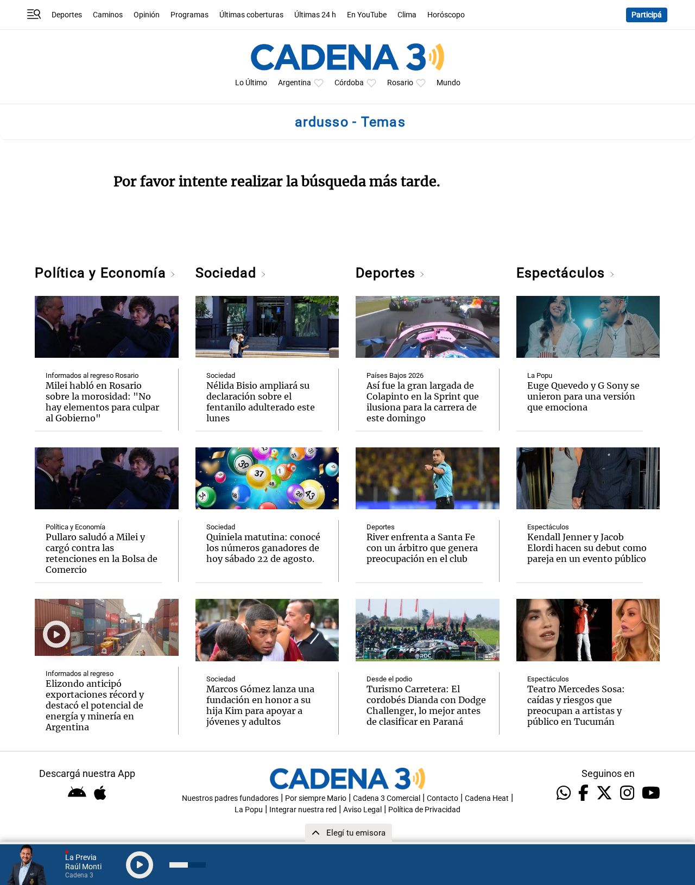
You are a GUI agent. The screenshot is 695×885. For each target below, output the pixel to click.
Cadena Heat (487, 798)
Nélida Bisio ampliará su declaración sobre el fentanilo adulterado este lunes (260, 401)
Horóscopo (446, 15)
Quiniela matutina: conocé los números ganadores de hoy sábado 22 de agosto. (263, 548)
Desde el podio (389, 679)
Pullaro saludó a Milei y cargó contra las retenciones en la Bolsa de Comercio (101, 553)
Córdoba (349, 82)
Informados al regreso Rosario (92, 375)
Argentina (294, 82)
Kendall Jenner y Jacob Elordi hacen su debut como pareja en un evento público (587, 548)
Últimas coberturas (251, 15)
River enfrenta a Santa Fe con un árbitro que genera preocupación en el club (422, 548)
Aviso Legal (362, 809)
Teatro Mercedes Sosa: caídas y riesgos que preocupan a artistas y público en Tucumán (576, 705)
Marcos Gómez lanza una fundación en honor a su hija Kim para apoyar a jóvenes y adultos (260, 705)
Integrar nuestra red (303, 809)
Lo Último (251, 82)
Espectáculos (562, 273)
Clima (406, 15)
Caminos (108, 15)
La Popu (539, 375)
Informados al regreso (79, 673)
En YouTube (367, 15)
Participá (646, 15)
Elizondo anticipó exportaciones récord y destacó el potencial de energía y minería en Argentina (95, 705)
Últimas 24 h (315, 15)
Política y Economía (102, 273)
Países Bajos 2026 (395, 375)
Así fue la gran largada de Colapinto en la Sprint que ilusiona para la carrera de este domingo (423, 401)
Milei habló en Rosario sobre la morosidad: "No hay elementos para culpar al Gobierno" (102, 401)
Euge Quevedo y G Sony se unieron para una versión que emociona (583, 396)
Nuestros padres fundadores (230, 798)
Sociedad (228, 273)
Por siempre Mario (315, 798)
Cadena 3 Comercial (386, 798)
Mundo (448, 82)
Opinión (147, 15)
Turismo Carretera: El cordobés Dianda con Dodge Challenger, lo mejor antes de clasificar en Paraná (426, 705)
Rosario (400, 82)
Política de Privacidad (424, 809)
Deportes (67, 15)
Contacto (442, 798)
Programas (189, 15)
